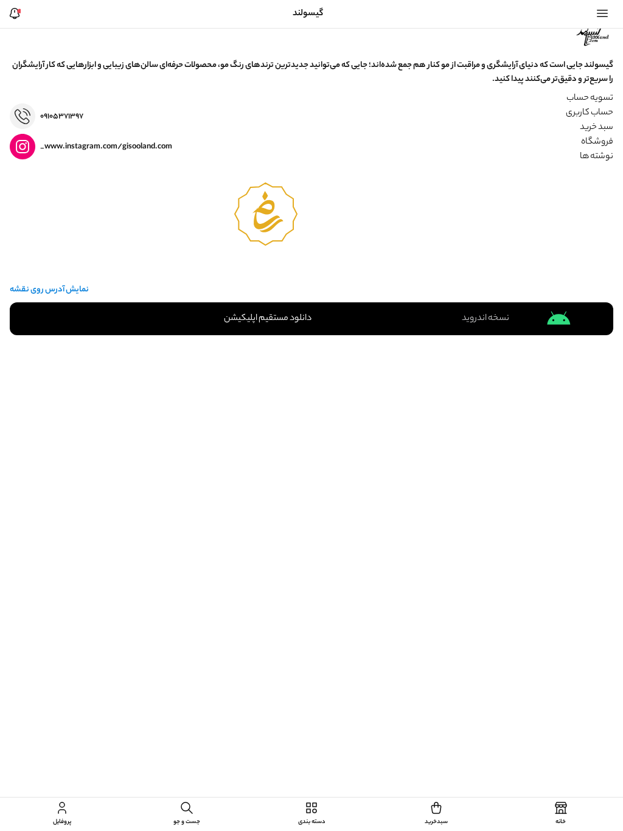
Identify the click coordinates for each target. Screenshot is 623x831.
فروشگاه (597, 142)
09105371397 (61, 116)
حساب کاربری (589, 113)
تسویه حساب (589, 98)
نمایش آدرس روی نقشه (49, 290)
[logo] (593, 34)
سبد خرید (596, 127)
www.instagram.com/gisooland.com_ (106, 147)
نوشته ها (596, 157)
